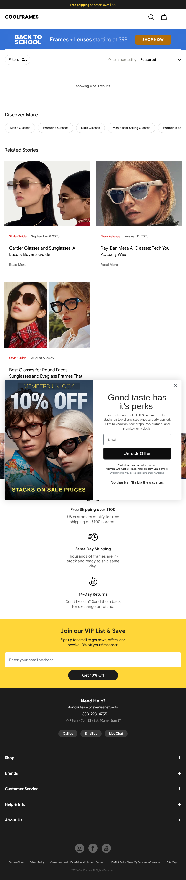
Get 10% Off (93, 675)
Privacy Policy (37, 862)
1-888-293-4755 (93, 714)
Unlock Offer (137, 453)
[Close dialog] (176, 385)
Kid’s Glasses (90, 128)
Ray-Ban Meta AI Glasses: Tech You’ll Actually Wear (136, 251)
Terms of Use (16, 862)
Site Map (172, 862)
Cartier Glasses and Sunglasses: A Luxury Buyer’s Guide (42, 251)
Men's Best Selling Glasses (131, 128)
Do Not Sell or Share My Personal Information (136, 862)
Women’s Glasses (55, 128)
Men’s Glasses (20, 128)
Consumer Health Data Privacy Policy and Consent (77, 862)
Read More (17, 264)
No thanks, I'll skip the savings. (137, 482)
